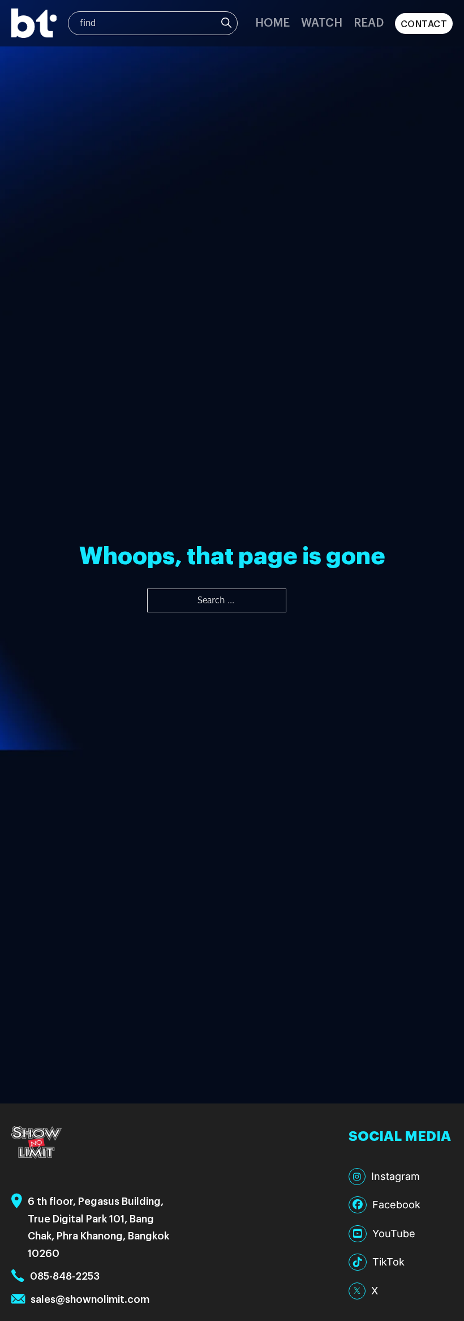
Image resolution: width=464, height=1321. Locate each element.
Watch (321, 22)
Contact (424, 23)
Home (272, 22)
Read (369, 22)
